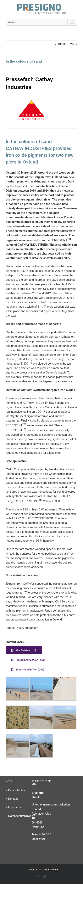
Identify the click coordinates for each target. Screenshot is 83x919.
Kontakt (13, 798)
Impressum (15, 807)
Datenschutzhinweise (16, 815)
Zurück (62, 43)
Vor (72, 43)
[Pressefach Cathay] (31, 98)
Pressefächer (16, 790)
